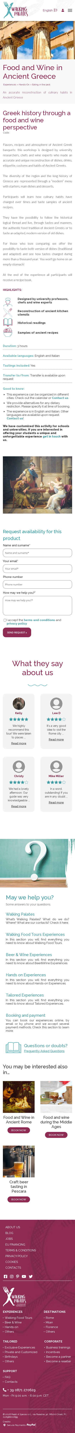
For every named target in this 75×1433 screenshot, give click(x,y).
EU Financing (15, 1244)
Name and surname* (16, 545)
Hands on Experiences (26, 975)
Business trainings (58, 1347)
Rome (50, 1318)
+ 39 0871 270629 (21, 1390)
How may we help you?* (19, 592)
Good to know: (13, 388)
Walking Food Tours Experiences (35, 934)
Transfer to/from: (16, 375)
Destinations (55, 1312)
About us (12, 1227)
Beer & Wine (13, 1322)
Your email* (10, 561)
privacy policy (17, 623)
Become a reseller (58, 1361)
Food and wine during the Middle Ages (56, 1122)
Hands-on (11, 1327)
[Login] (63, 10)
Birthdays (11, 1356)
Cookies (11, 1262)
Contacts (13, 1267)
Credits (6, 1421)
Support (10, 1371)
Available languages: (18, 356)
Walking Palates (20, 914)
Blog (9, 1233)
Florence (52, 1327)
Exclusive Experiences (20, 1347)
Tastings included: (16, 365)
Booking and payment (25, 1015)
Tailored (10, 1341)
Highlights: (12, 290)
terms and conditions (39, 620)
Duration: (10, 346)
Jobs (9, 1239)
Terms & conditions (20, 1250)
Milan (49, 1322)
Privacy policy (16, 1256)
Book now (18, 1130)
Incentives (53, 1352)
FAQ (7, 1377)
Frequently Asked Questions (44, 1051)
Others (9, 1331)
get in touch (52, 436)
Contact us (60, 398)
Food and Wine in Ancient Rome (18, 1119)
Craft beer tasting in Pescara (18, 1187)
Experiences (13, 1312)
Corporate (53, 1341)
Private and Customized (21, 1352)
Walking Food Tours (18, 1318)
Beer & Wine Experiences (29, 954)
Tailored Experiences (25, 995)
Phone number (13, 577)
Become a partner (58, 1356)
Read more (18, 743)
